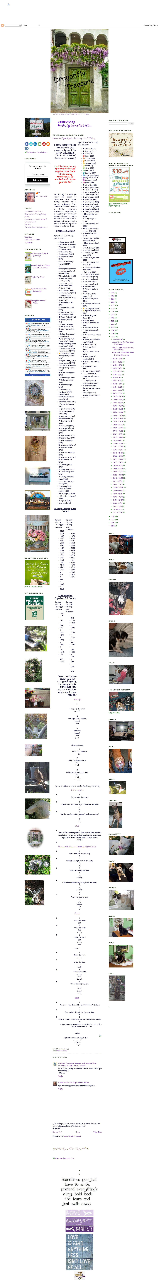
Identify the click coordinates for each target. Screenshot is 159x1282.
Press (27, 216)
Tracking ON (44, 375)
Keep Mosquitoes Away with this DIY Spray (40, 266)
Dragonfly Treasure (41, 347)
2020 (113, 312)
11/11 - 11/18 (117, 378)
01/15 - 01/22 (117, 506)
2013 (113, 334)
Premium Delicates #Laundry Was (35, 336)
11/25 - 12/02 (117, 371)
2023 (113, 302)
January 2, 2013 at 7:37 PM (75, 1065)
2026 (113, 293)
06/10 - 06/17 (118, 440)
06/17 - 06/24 (118, 437)
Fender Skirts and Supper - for (34, 325)
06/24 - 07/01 (118, 434)
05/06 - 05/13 (118, 456)
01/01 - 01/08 (118, 513)
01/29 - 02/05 (118, 500)
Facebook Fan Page (32, 240)
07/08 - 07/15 (118, 428)
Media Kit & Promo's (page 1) (36, 219)
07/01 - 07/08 (118, 431)
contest (58, 1050)
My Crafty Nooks (37, 277)
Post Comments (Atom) (72, 1136)
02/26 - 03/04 (118, 487)
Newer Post (57, 1132)
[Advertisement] (79, 11)
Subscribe (38, 180)
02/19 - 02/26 (118, 491)
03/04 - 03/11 (118, 484)
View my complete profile (41, 196)
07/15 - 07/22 (118, 425)
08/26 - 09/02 (118, 412)
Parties (27, 225)
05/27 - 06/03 (118, 447)
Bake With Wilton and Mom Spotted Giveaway (123, 354)
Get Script (30, 375)
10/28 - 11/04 (118, 384)
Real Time (37, 375)
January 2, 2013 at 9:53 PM (79, 1083)
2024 (113, 299)
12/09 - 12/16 (117, 365)
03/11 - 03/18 (118, 481)
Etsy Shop (28, 237)
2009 (113, 523)
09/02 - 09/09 (118, 409)
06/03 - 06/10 (118, 443)
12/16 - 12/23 (117, 362)
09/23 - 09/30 (118, 400)
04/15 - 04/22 (118, 465)
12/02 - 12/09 (118, 368)
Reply (60, 1076)
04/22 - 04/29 (118, 462)
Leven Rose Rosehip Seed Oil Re (35, 366)
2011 (112, 516)
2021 (113, 308)
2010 (113, 520)
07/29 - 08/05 (118, 418)
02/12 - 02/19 (118, 494)
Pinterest (28, 242)
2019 (113, 315)
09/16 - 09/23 (118, 403)
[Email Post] (67, 1048)
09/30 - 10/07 (118, 396)
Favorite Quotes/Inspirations (36, 227)
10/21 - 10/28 (118, 387)
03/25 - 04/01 (118, 475)
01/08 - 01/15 (118, 509)
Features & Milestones (33, 211)
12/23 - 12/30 (118, 359)
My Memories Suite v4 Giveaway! (39, 254)
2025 (113, 296)
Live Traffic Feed (38, 320)
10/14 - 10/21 (117, 390)
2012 (113, 337)
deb (39, 192)
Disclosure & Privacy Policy (35, 214)
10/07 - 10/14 (118, 393)
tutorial (65, 1050)
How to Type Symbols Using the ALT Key (74, 138)
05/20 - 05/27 (118, 450)
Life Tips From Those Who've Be (35, 371)
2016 (113, 324)
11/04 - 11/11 (117, 381)
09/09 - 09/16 (118, 406)
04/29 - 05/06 (118, 459)
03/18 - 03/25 (118, 478)
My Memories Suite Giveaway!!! (38, 290)
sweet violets (63, 1083)
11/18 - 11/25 (117, 374)
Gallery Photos (30, 222)
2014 (113, 330)
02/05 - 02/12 (118, 497)
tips (62, 1050)
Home (78, 1132)
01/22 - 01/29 (118, 503)
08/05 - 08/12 (118, 415)
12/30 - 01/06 (118, 339)
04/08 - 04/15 (118, 469)
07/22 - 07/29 (118, 422)
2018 (113, 318)
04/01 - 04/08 (118, 472)
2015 (113, 327)
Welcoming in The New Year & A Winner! (123, 343)
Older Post (97, 1132)
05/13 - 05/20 (118, 453)
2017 (113, 321)
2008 (113, 526)
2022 (113, 305)
